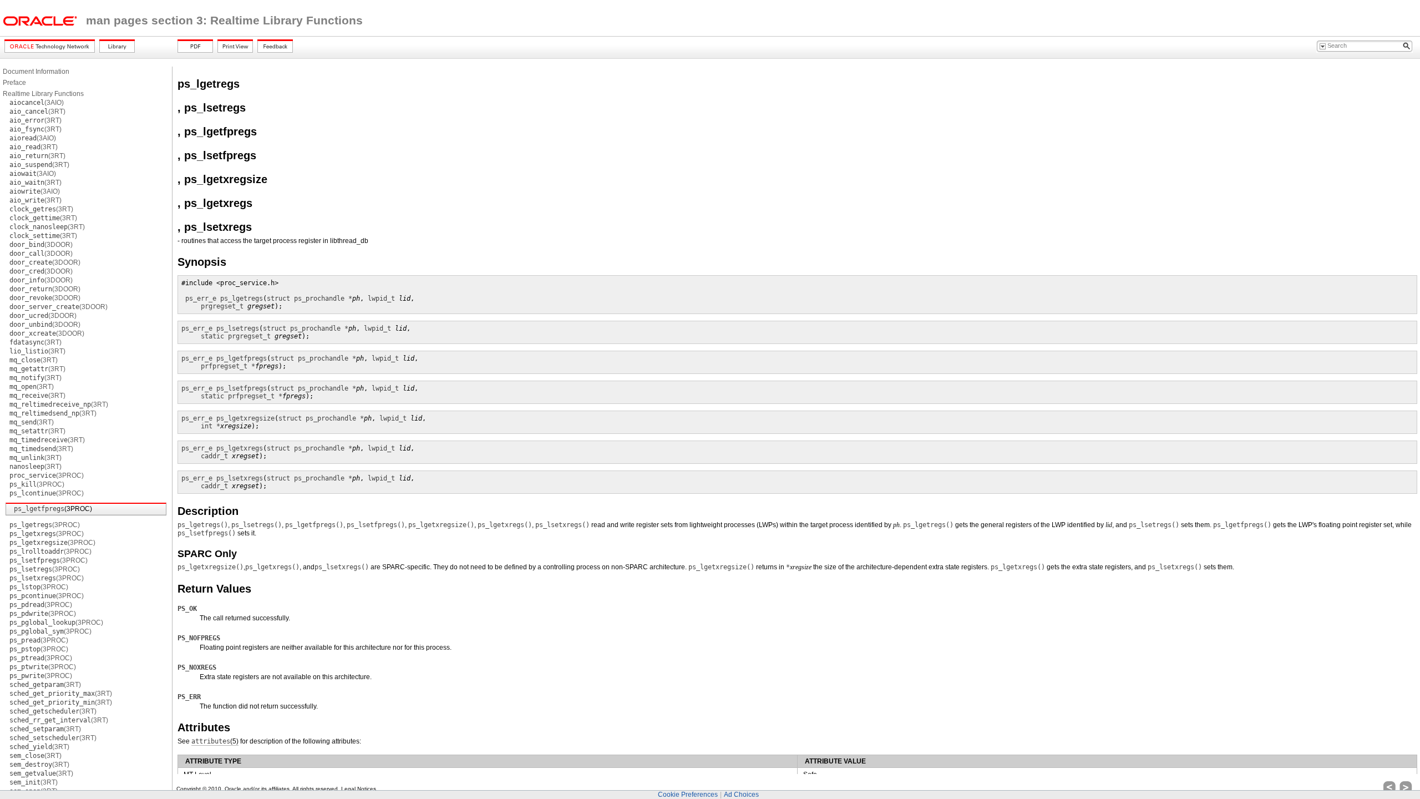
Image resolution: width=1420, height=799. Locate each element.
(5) (215, 741)
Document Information (36, 71)
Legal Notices (358, 789)
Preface (14, 83)
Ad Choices (741, 794)
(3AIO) (36, 103)
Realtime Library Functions (43, 94)
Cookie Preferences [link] (688, 794)
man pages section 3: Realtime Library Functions (224, 20)
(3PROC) (46, 475)
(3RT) (37, 111)
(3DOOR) (41, 245)
